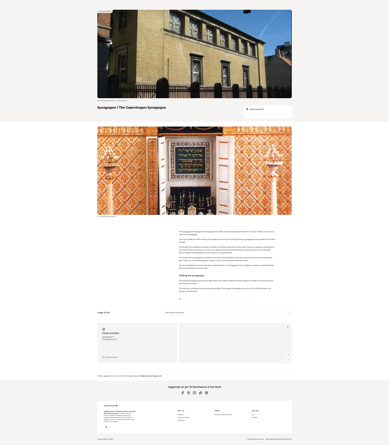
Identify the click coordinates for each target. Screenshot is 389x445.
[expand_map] (288, 326)
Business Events (184, 417)
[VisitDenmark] (111, 406)
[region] (235, 343)
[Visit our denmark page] (182, 393)
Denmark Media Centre (223, 415)
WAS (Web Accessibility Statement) (279, 439)
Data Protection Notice (255, 439)
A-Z (253, 415)
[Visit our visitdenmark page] (194, 393)
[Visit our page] (188, 393)
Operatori (181, 420)
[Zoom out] (288, 359)
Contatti (255, 417)
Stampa (180, 415)
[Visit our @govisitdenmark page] (200, 393)
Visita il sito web (256, 109)
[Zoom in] (288, 354)
